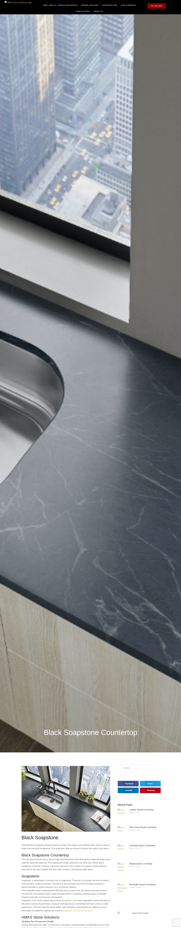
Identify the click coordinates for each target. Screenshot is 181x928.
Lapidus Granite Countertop (141, 810)
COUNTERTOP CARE (109, 5)
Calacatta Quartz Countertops (142, 845)
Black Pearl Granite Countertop (143, 827)
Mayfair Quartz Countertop (140, 864)
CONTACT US (98, 11)
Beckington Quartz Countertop (142, 884)
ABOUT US (52, 5)
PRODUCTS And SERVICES (68, 5)
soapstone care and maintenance (77, 911)
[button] (128, 783)
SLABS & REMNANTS (128, 5)
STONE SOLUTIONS (83, 11)
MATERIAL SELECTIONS (89, 5)
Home (45, 5)
